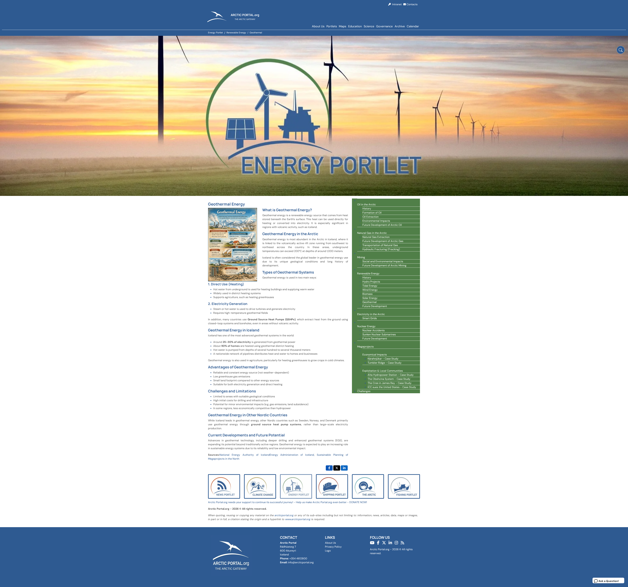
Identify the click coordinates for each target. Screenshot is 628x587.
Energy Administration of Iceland (292, 455)
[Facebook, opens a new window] (329, 468)
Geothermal (369, 302)
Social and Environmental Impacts (382, 261)
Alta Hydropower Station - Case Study (391, 375)
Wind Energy (370, 290)
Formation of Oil (372, 212)
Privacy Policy (333, 546)
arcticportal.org (284, 515)
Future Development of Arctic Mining (384, 265)
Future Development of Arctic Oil (382, 225)
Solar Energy (369, 298)
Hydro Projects (371, 281)
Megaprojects (365, 346)
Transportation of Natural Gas (380, 245)
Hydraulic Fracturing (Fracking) (381, 249)
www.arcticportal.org (297, 519)
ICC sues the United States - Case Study (392, 387)
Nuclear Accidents (373, 330)
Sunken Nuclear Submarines (379, 334)
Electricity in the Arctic (371, 314)
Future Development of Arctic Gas (382, 241)
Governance (384, 26)
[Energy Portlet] (296, 486)
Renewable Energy (368, 273)
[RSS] (402, 542)
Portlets (331, 26)
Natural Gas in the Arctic (372, 233)
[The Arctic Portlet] (368, 486)
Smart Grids (369, 318)
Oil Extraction (370, 216)
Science (369, 26)
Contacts (412, 4)
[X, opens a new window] (336, 468)
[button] (621, 50)
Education (355, 26)
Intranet (396, 4)
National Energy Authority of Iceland (244, 455)
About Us (318, 26)
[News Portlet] (224, 486)
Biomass (367, 294)
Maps (342, 26)
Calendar (413, 26)
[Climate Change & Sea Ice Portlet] (260, 486)
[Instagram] (396, 542)
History (366, 208)
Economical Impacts (374, 354)
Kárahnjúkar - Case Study (383, 358)
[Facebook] (378, 542)
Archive (400, 26)
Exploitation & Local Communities (382, 370)
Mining (361, 257)
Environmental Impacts (376, 221)
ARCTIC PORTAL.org (245, 15)
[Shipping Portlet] (332, 486)
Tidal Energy (369, 285)
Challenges (363, 391)
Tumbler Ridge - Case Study (384, 362)
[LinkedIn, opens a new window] (344, 468)
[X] (384, 542)
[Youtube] (372, 542)
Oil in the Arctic (366, 204)
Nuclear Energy (366, 326)
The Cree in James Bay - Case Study (389, 383)
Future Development (374, 306)
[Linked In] (390, 542)
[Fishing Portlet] (404, 486)
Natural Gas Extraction (376, 237)
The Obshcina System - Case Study (389, 379)
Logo (328, 550)
